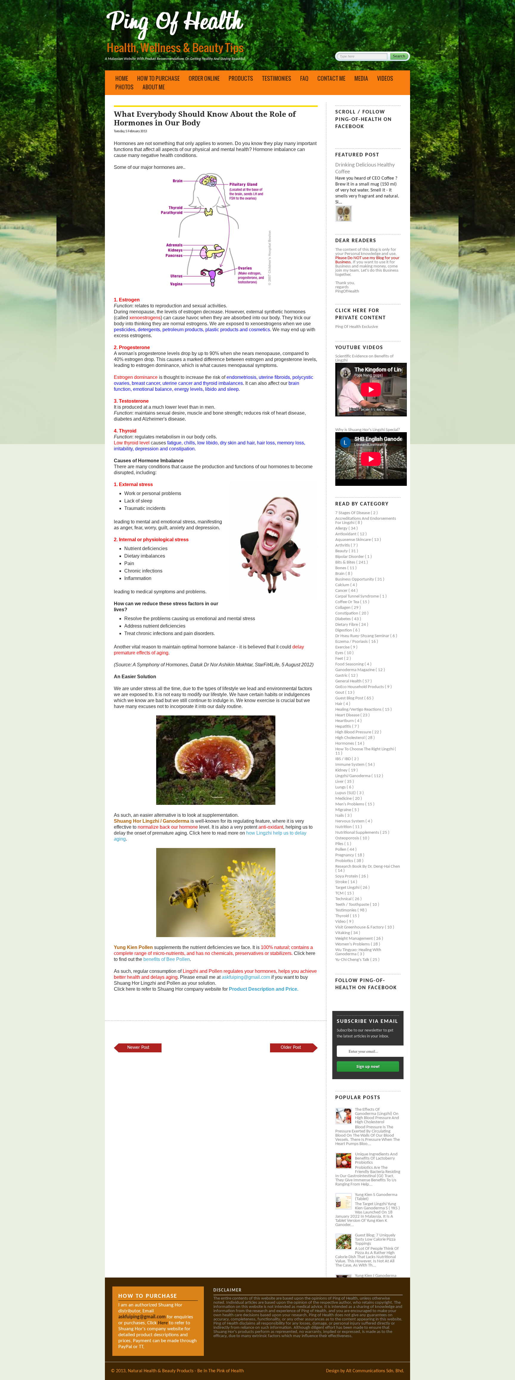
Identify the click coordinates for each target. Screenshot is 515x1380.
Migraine (343, 810)
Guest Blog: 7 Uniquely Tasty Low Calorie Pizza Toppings (375, 1239)
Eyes (339, 653)
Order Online (204, 78)
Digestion (344, 630)
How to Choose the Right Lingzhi (365, 749)
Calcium (342, 585)
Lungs (341, 787)
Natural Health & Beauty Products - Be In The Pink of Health (186, 1371)
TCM (340, 893)
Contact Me (331, 78)
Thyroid (342, 916)
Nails (340, 815)
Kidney (341, 770)
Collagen (343, 608)
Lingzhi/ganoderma (353, 776)
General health (348, 681)
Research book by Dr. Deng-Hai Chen (367, 866)
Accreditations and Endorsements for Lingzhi (365, 520)
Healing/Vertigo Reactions (358, 709)
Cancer (341, 591)
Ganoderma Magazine (355, 670)
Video (341, 922)
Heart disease (347, 715)
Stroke (341, 882)
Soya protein (347, 876)
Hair (339, 704)
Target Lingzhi (347, 888)
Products (241, 78)
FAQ (304, 78)
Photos (124, 87)
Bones (341, 568)
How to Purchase (158, 78)
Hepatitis (343, 726)
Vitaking (343, 933)
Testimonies (276, 78)
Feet (339, 658)
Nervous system (350, 821)
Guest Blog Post (349, 698)
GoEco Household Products (360, 687)
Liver (340, 782)
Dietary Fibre (347, 625)
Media (361, 78)
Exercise (342, 647)
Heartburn (345, 721)
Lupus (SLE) (346, 793)
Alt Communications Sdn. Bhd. (375, 1371)
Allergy (341, 528)
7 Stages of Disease (353, 513)
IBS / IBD (343, 759)
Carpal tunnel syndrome (357, 596)
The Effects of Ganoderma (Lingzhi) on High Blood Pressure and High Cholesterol (377, 1115)
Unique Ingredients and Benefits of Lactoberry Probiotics (376, 1158)
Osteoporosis (347, 838)
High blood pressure (353, 732)
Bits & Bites (345, 562)
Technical (343, 899)
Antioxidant (346, 534)
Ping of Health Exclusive (356, 327)
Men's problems (350, 804)
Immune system (350, 765)
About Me (153, 87)
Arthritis (343, 545)
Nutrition (344, 827)
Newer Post (138, 1047)
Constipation (347, 613)
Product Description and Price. (263, 989)
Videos (385, 78)
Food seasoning (349, 664)
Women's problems (353, 944)
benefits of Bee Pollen (166, 959)
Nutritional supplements (357, 832)
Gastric (341, 675)
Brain (340, 574)
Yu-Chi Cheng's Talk (352, 960)
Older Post (291, 1047)
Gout (340, 692)
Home (121, 78)
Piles (339, 844)
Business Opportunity (355, 579)
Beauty (342, 551)
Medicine (344, 798)
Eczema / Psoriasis (352, 642)
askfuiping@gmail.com (246, 977)
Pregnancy (345, 855)
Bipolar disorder (350, 557)
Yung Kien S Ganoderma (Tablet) (376, 1197)
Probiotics (344, 861)
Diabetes (343, 619)
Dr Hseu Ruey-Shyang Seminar (362, 636)
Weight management (354, 938)
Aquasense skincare (353, 540)
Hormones (345, 743)
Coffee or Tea (347, 602)
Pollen (341, 849)
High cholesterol (350, 738)
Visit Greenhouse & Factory (360, 927)
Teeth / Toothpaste (352, 905)
